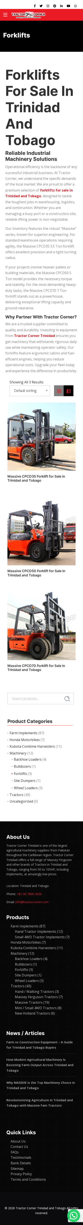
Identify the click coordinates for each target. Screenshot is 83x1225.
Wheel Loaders (26, 788)
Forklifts (20, 773)
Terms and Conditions (28, 1179)
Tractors (16, 794)
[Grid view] (59, 390)
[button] (73, 1215)
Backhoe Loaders (28, 759)
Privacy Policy (21, 1174)
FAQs (15, 1152)
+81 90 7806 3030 (29, 894)
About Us (18, 1141)
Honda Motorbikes (25, 739)
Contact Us (19, 1146)
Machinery (18, 753)
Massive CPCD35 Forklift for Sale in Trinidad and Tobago (36, 478)
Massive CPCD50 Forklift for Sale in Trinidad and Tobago (36, 573)
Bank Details (21, 1163)
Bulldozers (22, 766)
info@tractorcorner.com (32, 902)
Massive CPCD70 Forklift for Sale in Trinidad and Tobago (36, 668)
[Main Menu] (5, 14)
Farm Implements (23, 733)
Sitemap (17, 1168)
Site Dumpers (25, 780)
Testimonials (21, 1157)
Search (67, 699)
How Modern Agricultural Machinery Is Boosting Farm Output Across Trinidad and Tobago (39, 1064)
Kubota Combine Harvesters (32, 746)
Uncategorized (21, 801)
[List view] (68, 390)
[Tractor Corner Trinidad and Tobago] (28, 15)
